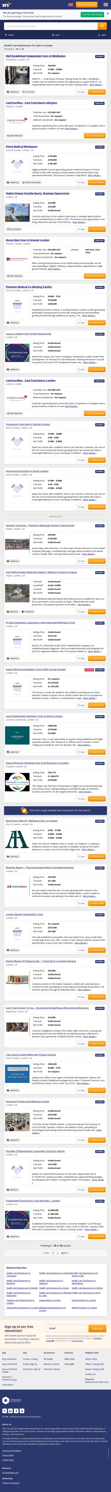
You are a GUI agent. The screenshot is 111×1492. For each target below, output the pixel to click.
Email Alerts (7, 1384)
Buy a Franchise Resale (9, 1370)
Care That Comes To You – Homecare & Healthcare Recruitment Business (47, 1007)
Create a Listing (30, 1359)
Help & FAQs (91, 1359)
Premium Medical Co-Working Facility (29, 287)
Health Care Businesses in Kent (86, 1292)
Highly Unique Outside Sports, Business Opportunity (37, 193)
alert (103, 35)
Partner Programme (10, 1483)
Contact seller (96, 91)
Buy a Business (9, 1359)
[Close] (108, 13)
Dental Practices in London (84, 1300)
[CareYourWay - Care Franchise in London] (17, 398)
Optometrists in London (50, 1300)
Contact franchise (94, 135)
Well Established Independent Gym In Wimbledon (36, 56)
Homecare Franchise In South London (27, 471)
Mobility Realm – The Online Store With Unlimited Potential (40, 867)
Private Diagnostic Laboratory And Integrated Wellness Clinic (40, 622)
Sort (58, 35)
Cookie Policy (8, 1460)
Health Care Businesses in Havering (55, 1273)
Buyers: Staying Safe (94, 1369)
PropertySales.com (10, 1472)
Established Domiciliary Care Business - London (33, 1200)
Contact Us (90, 1374)
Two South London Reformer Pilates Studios (31, 1054)
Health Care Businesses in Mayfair (22, 1288)
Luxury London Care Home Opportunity (28, 333)
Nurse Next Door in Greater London (27, 240)
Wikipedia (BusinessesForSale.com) (97, 1380)
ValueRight (69, 1364)
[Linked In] (10, 1411)
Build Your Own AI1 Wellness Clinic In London (32, 820)
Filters (11, 35)
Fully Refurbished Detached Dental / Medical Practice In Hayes (41, 572)
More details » (96, 84)
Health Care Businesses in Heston (87, 1288)
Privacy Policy (77, 1341)
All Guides (48, 1359)
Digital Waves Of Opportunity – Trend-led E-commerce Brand (41, 961)
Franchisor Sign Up (31, 1369)
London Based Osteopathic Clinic (24, 914)
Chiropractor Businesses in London (23, 1307)
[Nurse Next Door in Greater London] (17, 259)
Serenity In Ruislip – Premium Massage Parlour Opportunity (40, 525)
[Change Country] (70, 4)
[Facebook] (16, 1411)
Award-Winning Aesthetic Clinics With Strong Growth (36, 669)
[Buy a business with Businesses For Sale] (15, 5)
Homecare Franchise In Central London (28, 424)
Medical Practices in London (84, 1307)
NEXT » (65, 1253)
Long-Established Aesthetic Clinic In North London (34, 716)
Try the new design (92, 14)
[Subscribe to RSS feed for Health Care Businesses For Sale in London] (22, 1411)
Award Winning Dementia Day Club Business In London (37, 763)
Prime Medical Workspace (21, 146)
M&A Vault (69, 1359)
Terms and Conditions (11, 1450)
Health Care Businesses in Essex (54, 1288)
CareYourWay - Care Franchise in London (31, 380)
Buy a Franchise (9, 1364)
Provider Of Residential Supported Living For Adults (35, 1151)
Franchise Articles (52, 1369)
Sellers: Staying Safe (94, 1364)
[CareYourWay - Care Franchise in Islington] (17, 120)
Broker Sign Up (30, 1364)
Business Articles (52, 1364)
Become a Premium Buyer (9, 1378)
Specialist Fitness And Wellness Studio (27, 1101)
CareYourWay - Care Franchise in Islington (31, 102)
